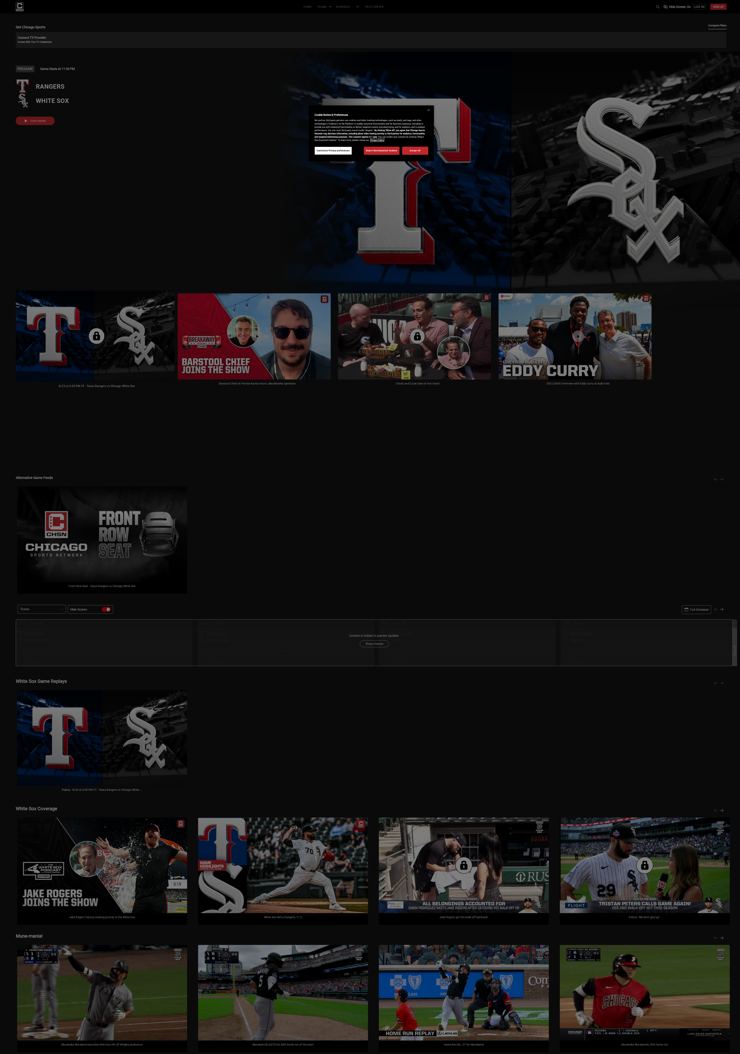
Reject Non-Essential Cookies (381, 150)
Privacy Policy (377, 140)
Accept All (415, 150)
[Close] (428, 110)
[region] (371, 133)
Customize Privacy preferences (333, 150)
